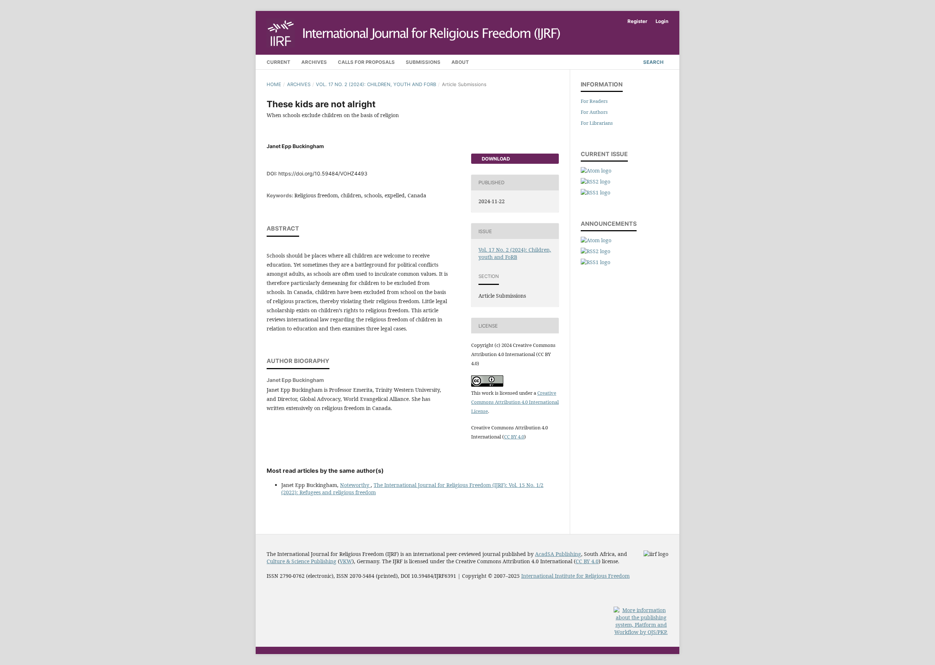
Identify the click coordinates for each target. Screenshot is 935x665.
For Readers (594, 101)
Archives (314, 62)
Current (278, 62)
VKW (346, 561)
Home (274, 84)
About (460, 62)
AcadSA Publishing (558, 553)
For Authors (594, 112)
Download (495, 159)
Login (662, 21)
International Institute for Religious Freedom (575, 575)
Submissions (423, 62)
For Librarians (597, 123)
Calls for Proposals (366, 62)
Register (637, 21)
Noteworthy (355, 485)
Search (653, 62)
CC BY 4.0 (514, 436)
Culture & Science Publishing (301, 561)
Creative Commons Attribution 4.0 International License (515, 402)
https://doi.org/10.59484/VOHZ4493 (322, 173)
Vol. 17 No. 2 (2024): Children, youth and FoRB (376, 84)
